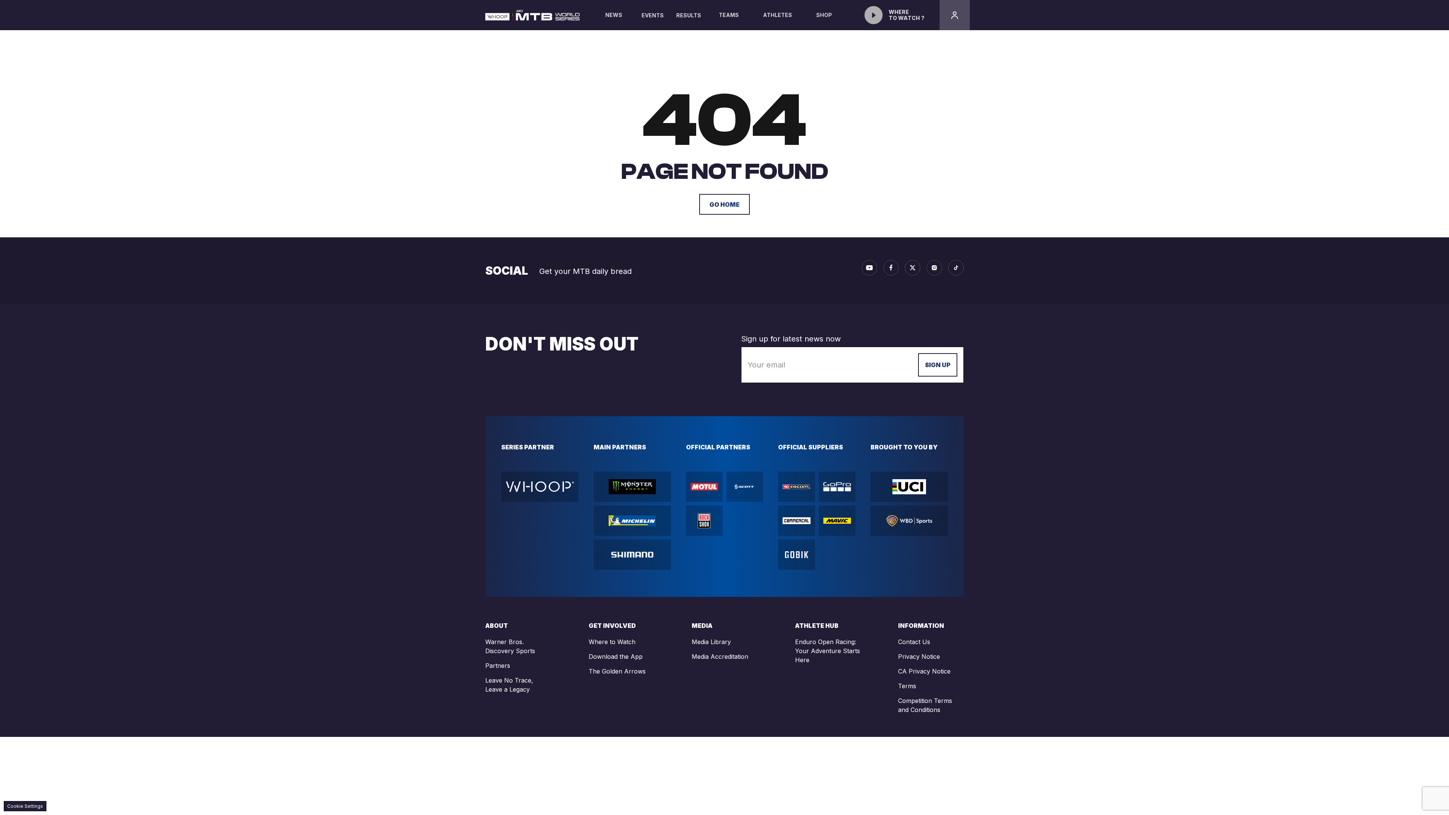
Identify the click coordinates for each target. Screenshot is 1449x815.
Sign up (938, 365)
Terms (907, 686)
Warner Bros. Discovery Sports (510, 646)
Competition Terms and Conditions (925, 705)
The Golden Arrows (617, 671)
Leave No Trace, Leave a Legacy (509, 685)
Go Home (724, 204)
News (613, 15)
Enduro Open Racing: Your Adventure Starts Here (827, 651)
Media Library (711, 642)
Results (688, 15)
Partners (497, 665)
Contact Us (914, 642)
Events (652, 15)
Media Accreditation (720, 656)
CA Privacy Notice (924, 671)
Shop (824, 15)
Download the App (616, 656)
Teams (729, 15)
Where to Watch (612, 642)
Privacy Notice (919, 656)
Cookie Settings (25, 806)
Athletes (777, 15)
